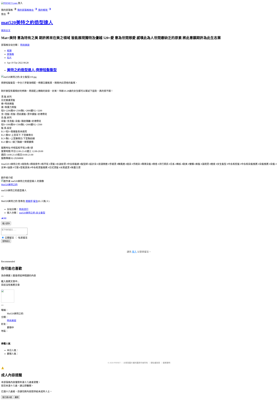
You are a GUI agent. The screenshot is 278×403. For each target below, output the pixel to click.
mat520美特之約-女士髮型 (32, 213)
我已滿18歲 (7, 397)
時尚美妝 (25, 45)
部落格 (10, 54)
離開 (17, 397)
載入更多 (6, 223)
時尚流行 (23, 209)
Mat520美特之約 (9, 184)
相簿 (9, 50)
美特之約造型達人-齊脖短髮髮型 (32, 70)
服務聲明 (166, 363)
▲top (3, 218)
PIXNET (117, 363)
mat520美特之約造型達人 (27, 22)
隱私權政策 (155, 363)
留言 (35, 201)
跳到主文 (5, 30)
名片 (9, 57)
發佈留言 (6, 241)
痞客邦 (29, 201)
